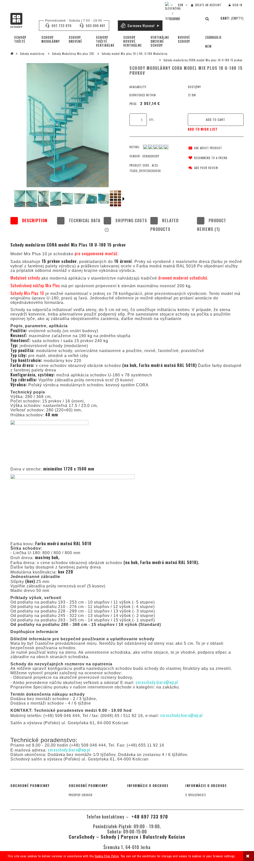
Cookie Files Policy (107, 856)
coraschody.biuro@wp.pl (69, 750)
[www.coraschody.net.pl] (19, 198)
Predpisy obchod (81, 795)
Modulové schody (25, 278)
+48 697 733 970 (149, 816)
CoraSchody (150, 156)
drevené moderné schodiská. (182, 278)
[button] (204, 148)
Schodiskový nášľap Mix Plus (35, 285)
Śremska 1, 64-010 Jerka (127, 847)
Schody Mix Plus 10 (27, 293)
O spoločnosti (195, 795)
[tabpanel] (127, 483)
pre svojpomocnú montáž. (97, 253)
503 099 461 (95, 25)
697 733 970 (61, 25)
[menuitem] (24, 39)
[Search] (207, 18)
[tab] (33, 225)
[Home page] (22, 20)
